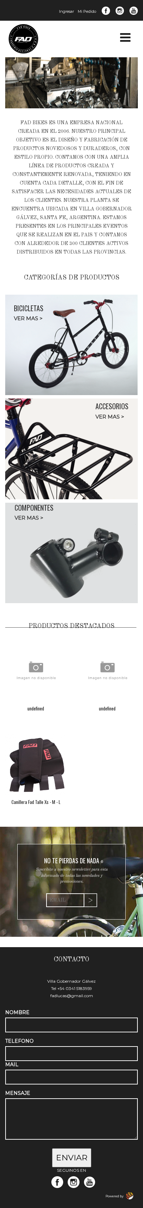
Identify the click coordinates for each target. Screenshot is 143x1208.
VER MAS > (28, 318)
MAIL (11, 1064)
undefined (35, 708)
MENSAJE (17, 1093)
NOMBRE (17, 1012)
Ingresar (66, 11)
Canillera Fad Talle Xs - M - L (35, 802)
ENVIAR (71, 1157)
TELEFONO (19, 1041)
